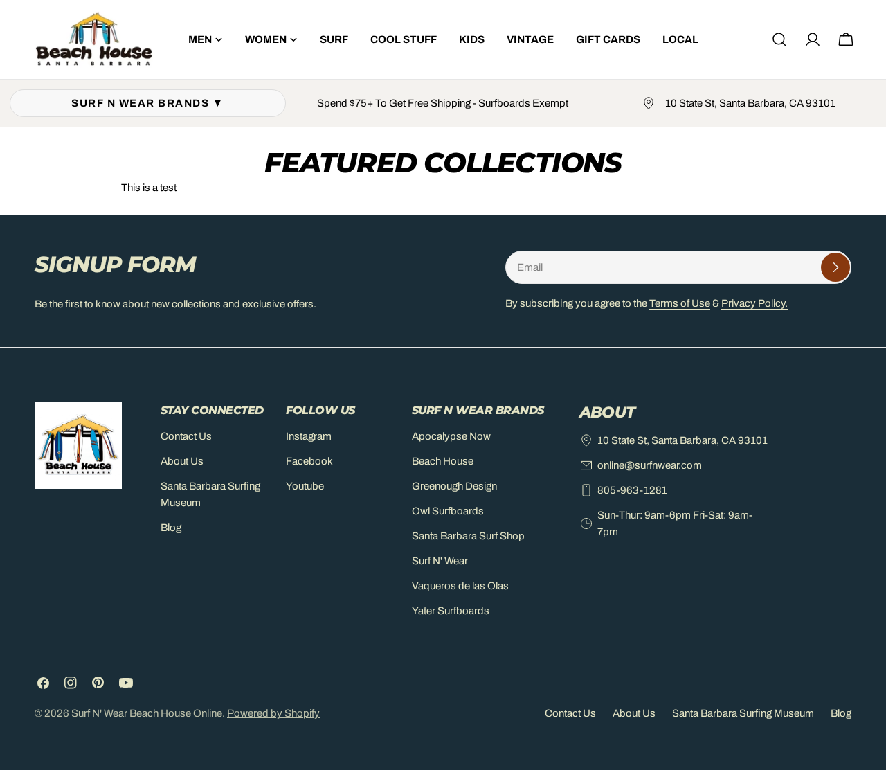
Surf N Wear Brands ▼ (147, 103)
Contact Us (186, 436)
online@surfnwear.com (649, 465)
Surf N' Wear (440, 560)
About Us (182, 461)
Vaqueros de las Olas (460, 585)
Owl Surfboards (448, 511)
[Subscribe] (835, 267)
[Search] (779, 39)
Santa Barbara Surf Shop (468, 535)
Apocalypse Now (451, 436)
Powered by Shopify (273, 713)
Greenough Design (454, 486)
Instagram (309, 436)
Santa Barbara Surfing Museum (743, 713)
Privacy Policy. (754, 303)
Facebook (309, 461)
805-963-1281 (632, 490)
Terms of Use (679, 303)
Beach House (442, 461)
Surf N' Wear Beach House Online (146, 713)
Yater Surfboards (450, 610)
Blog (171, 527)
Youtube (305, 486)
